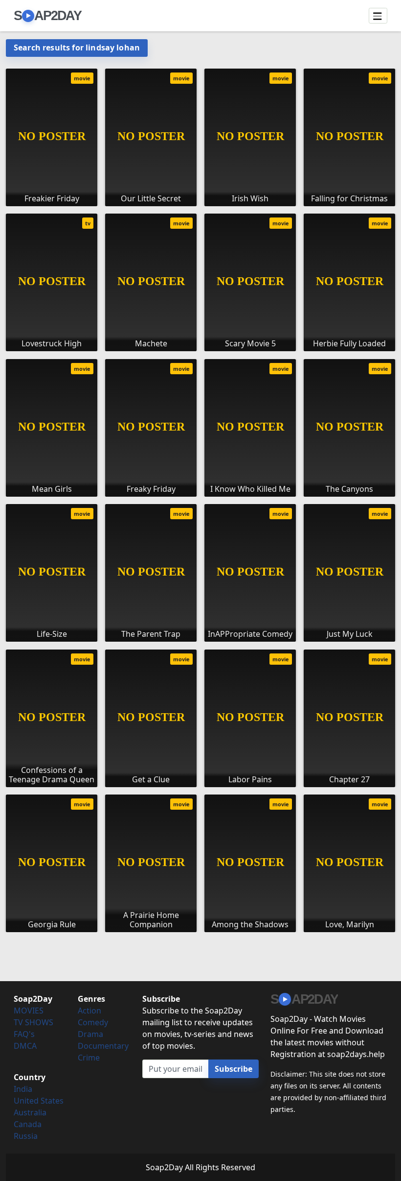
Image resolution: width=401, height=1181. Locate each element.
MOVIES (29, 1010)
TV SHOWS (33, 1022)
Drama (90, 1034)
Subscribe (233, 1068)
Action (89, 1010)
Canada (28, 1124)
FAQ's (24, 1034)
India (23, 1089)
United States (39, 1100)
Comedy (93, 1022)
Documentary (103, 1045)
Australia (30, 1112)
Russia (26, 1136)
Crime (89, 1057)
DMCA (25, 1045)
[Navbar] (378, 16)
